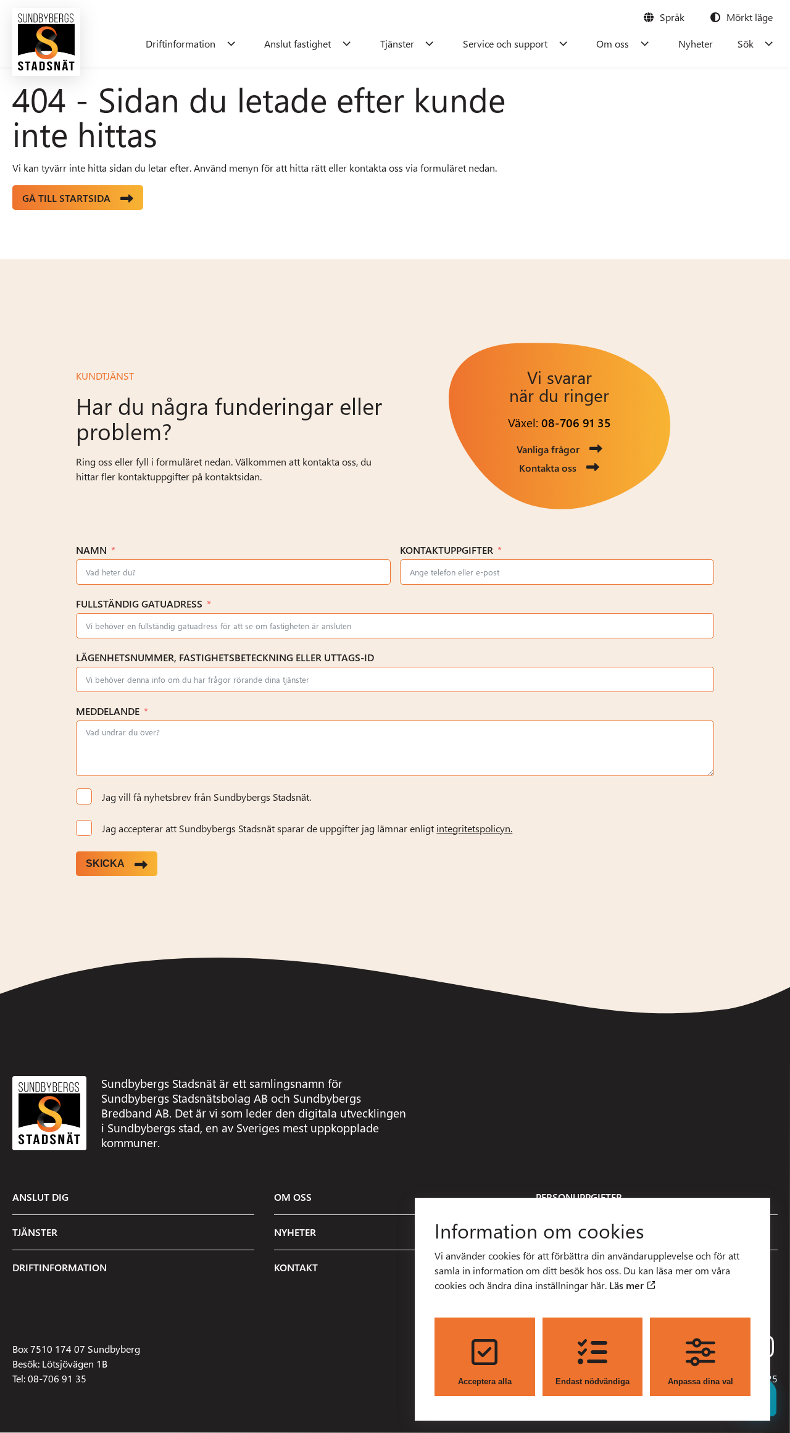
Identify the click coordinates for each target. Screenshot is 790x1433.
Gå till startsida (66, 197)
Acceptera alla (485, 1381)
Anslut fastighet (297, 43)
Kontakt (296, 1267)
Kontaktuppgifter (446, 549)
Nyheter (695, 43)
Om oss (612, 43)
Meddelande (107, 710)
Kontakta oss (547, 467)
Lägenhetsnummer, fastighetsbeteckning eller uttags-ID (225, 657)
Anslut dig (40, 1196)
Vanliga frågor (548, 449)
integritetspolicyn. (474, 828)
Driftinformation (180, 43)
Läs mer (627, 1285)
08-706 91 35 (576, 422)
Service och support (505, 43)
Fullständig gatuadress (139, 603)
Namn (91, 549)
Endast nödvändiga (592, 1381)
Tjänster (397, 43)
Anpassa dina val (700, 1381)
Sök (746, 43)
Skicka (105, 863)
